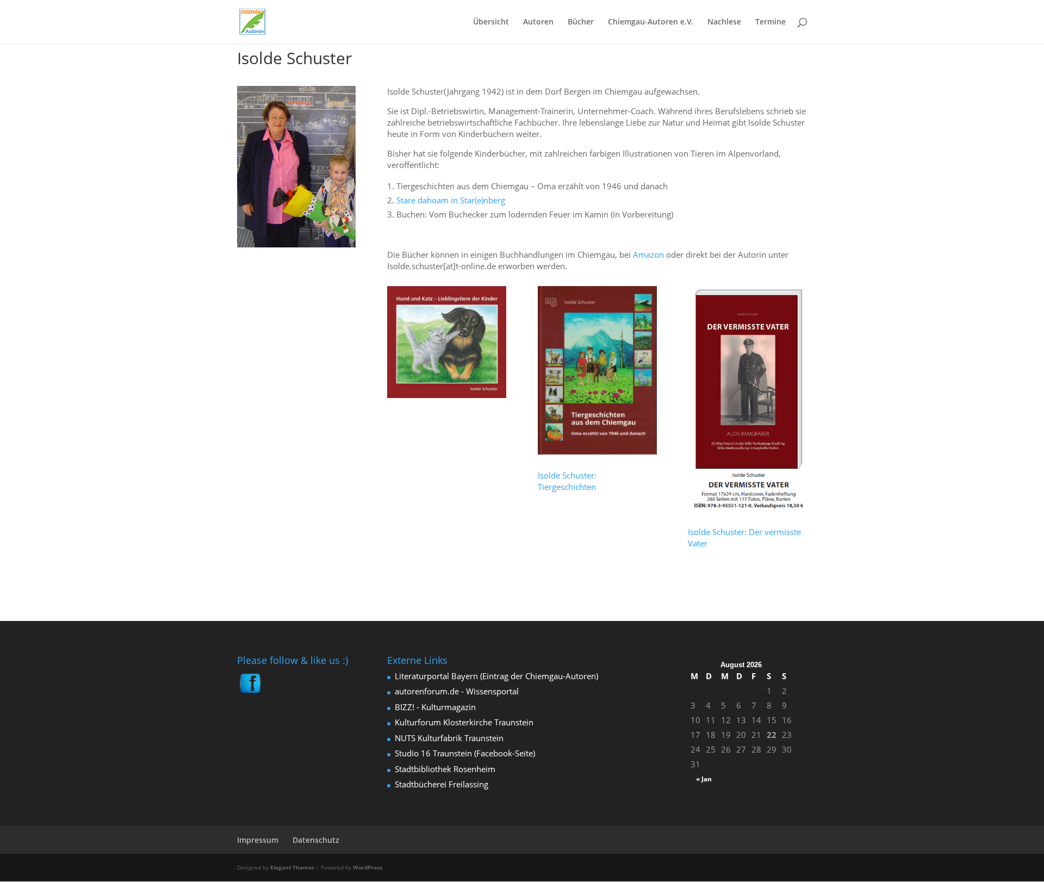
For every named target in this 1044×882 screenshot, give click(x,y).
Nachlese (724, 22)
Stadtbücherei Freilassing (441, 784)
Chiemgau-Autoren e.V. (650, 22)
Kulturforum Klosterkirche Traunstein (464, 722)
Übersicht (491, 22)
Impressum (257, 840)
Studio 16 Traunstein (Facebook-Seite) (465, 753)
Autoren (538, 22)
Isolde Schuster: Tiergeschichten (567, 481)
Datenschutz (316, 840)
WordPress (367, 867)
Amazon (648, 254)
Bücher (581, 22)
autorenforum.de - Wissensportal (457, 691)
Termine (770, 22)
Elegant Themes (292, 867)
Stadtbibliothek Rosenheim (445, 768)
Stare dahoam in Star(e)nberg (450, 200)
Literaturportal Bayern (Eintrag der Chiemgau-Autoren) (496, 675)
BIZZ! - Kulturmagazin (435, 706)
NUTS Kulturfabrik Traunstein (449, 737)
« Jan (704, 779)
